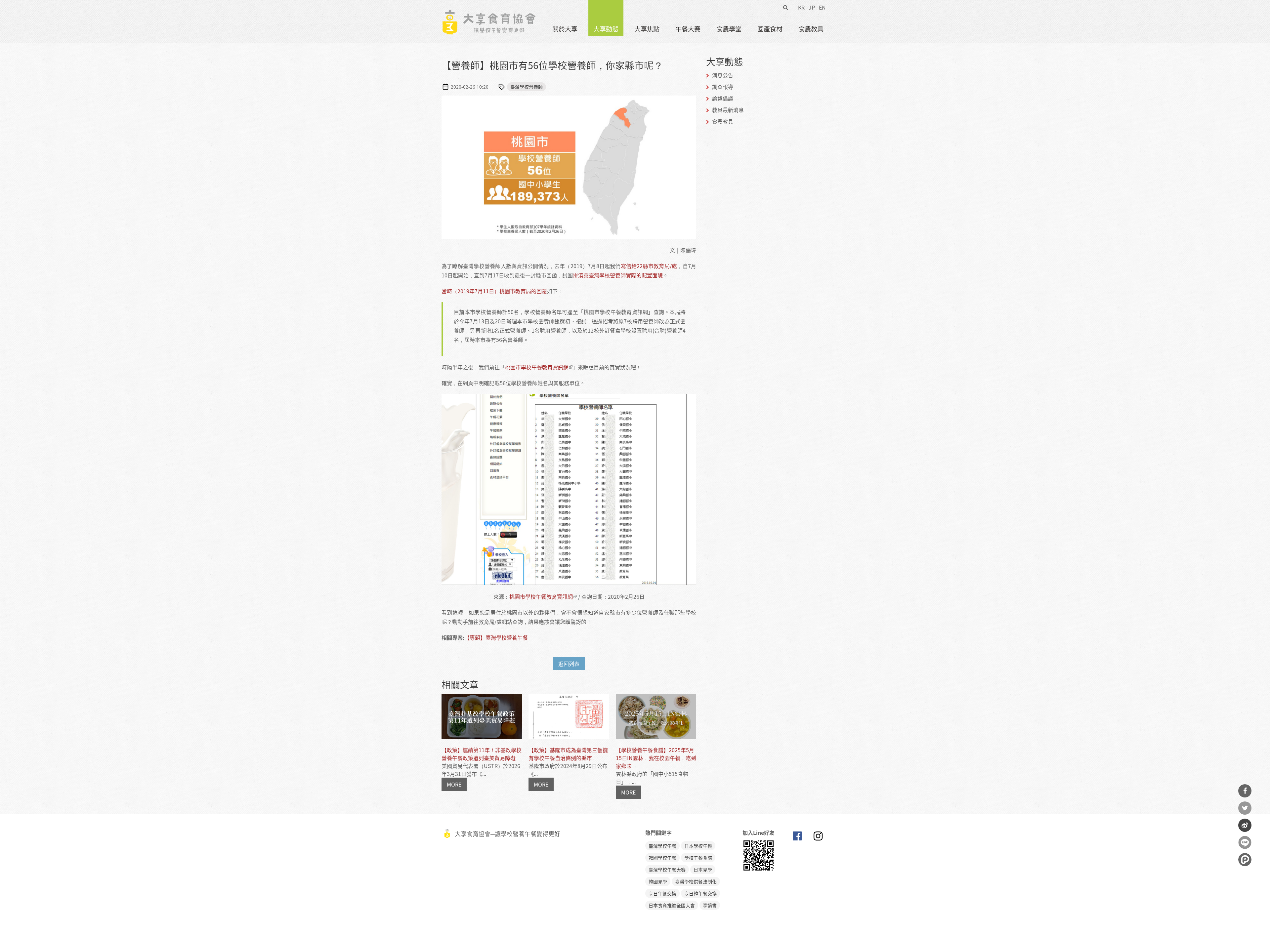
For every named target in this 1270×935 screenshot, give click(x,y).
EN (822, 7)
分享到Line (1244, 842)
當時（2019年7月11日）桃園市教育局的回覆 (494, 291)
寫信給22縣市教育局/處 (649, 266)
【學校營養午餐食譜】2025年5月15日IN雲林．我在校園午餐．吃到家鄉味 (656, 758)
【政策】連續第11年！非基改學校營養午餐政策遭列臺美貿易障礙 (482, 754)
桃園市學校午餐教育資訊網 (537, 367)
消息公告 (722, 75)
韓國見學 (658, 881)
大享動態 (605, 28)
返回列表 (568, 664)
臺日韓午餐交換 (700, 893)
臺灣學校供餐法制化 (696, 881)
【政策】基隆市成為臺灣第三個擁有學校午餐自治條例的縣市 (568, 754)
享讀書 (710, 905)
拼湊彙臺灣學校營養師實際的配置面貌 (618, 275)
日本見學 (703, 869)
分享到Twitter (1244, 808)
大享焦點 (646, 28)
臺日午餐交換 (662, 893)
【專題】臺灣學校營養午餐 (496, 637)
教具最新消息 (728, 110)
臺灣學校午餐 (662, 845)
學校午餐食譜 (698, 857)
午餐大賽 (687, 28)
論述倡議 (722, 98)
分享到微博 (1244, 825)
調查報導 (722, 87)
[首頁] (489, 14)
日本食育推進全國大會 (672, 905)
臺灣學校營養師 (526, 86)
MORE (454, 784)
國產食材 (770, 28)
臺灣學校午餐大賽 (667, 869)
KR (801, 7)
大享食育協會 (797, 837)
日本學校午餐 (698, 845)
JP (812, 7)
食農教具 (811, 28)
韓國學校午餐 (662, 857)
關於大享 (564, 28)
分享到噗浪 (1244, 859)
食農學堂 (728, 28)
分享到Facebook (1244, 790)
